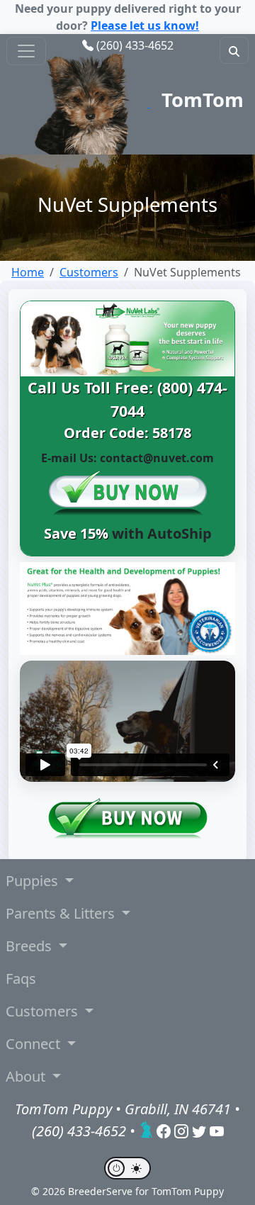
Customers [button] (43, 1011)
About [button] (27, 1076)
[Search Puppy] (234, 50)
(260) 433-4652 (135, 45)
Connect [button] (35, 1043)
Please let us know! (145, 25)
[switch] (127, 1168)
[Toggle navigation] (26, 51)
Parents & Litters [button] (62, 913)
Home (27, 272)
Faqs (21, 978)
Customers (89, 272)
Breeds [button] (30, 945)
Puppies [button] (34, 880)
